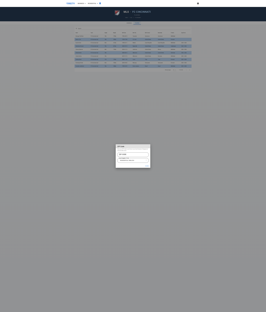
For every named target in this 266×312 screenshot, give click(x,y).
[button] (133, 160)
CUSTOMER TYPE (124, 158)
